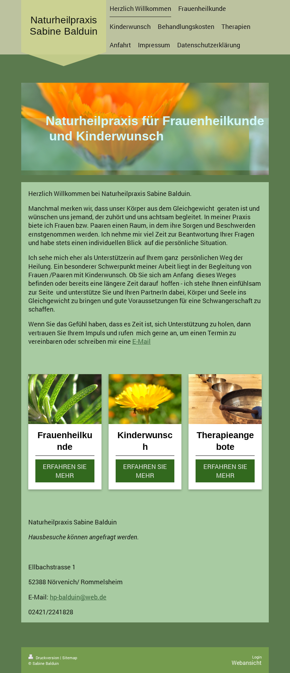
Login (257, 657)
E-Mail (141, 341)
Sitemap (69, 657)
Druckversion (47, 657)
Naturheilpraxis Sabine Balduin (64, 25)
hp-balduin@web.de (78, 597)
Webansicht (247, 662)
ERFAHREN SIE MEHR (65, 470)
